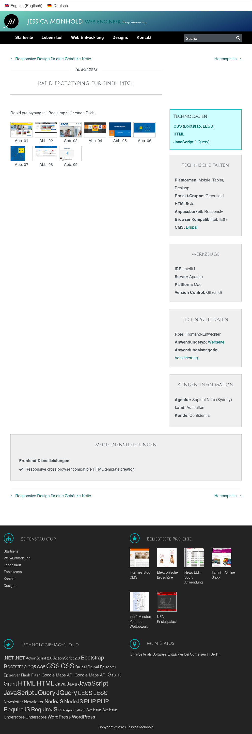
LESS (85, 692)
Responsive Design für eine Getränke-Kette (50, 58)
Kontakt (144, 37)
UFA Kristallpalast (167, 619)
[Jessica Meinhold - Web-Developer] (10, 22)
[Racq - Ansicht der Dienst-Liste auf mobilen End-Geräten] (21, 153)
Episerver (108, 666)
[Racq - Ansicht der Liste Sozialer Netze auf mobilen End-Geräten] (71, 153)
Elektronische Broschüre (167, 575)
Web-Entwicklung (87, 37)
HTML (27, 682)
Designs (120, 37)
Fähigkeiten (13, 571)
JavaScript (93, 683)
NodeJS (54, 701)
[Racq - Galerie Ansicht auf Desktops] (95, 129)
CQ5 (32, 667)
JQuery (45, 692)
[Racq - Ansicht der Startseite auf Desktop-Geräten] (21, 129)
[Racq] (46, 129)
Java (60, 683)
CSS (53, 665)
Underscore (14, 717)
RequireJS (17, 709)
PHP (90, 701)
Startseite (24, 37)
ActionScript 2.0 (39, 657)
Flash (25, 674)
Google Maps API (58, 675)
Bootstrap (92, 657)
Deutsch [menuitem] (60, 5)
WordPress (59, 716)
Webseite (216, 342)
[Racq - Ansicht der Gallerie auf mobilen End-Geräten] (71, 129)
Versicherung (186, 357)
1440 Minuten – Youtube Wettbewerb (142, 621)
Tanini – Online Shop (223, 575)
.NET (9, 658)
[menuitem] (23, 5)
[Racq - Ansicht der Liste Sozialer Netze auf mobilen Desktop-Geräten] (46, 153)
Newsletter (13, 701)
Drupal (192, 227)
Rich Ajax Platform (71, 710)
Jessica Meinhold (56, 21)
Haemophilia (228, 58)
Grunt (114, 674)
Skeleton (93, 709)
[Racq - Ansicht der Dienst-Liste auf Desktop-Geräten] (144, 129)
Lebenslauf (52, 37)
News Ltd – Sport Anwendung (193, 577)
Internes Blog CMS (140, 575)
